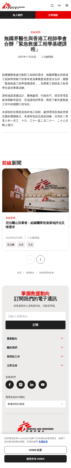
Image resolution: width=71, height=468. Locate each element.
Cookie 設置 (35, 450)
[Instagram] (21, 384)
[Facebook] (10, 384)
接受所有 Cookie (35, 458)
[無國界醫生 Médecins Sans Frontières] (13, 5)
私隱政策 (43, 441)
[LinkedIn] (32, 384)
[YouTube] (43, 384)
